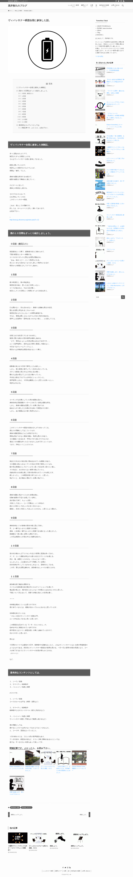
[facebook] (116, 1)
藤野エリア (58, 871)
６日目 (24, 109)
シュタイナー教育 (48, 871)
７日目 (24, 111)
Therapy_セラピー (26, 807)
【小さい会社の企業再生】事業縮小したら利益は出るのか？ (115, 82)
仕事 (65, 871)
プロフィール (111, 249)
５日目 (24, 106)
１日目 (24, 96)
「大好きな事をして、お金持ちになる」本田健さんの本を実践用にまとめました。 (63, 769)
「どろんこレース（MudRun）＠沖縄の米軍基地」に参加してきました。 (115, 116)
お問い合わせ (86, 871)
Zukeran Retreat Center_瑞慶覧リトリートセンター (79, 768)
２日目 (24, 98)
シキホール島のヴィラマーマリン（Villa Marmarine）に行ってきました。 (115, 285)
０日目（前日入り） (28, 93)
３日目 (24, 101)
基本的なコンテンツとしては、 (30, 125)
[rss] (123, 1)
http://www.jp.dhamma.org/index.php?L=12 (24, 220)
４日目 (24, 104)
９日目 (24, 117)
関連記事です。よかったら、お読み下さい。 (35, 128)
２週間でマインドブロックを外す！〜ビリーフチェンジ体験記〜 (115, 149)
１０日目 (24, 119)
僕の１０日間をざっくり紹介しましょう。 (34, 91)
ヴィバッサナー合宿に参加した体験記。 (33, 87)
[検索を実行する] (123, 297)
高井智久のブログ (17, 5)
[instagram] (121, 1)
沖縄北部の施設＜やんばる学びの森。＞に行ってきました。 (32, 768)
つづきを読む (99, 56)
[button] (123, 5)
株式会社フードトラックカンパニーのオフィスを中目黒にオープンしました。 (115, 194)
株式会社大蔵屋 (75, 871)
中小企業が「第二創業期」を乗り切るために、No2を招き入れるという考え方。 (115, 138)
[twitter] (118, 1)
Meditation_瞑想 (15, 807)
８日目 (24, 114)
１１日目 (24, 122)
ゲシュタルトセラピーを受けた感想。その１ (48, 767)
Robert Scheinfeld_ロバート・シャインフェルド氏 (17, 767)
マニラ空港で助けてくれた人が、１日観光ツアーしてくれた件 (115, 172)
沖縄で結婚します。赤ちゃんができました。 (17, 793)
